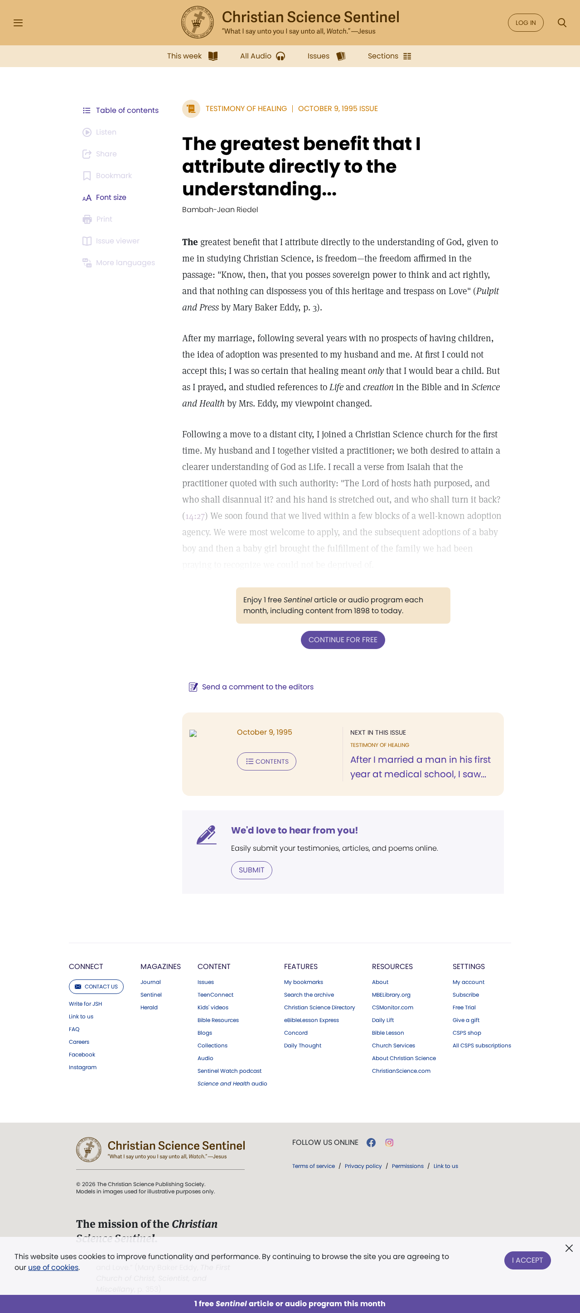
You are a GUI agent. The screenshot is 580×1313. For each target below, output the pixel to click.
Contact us (101, 986)
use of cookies (53, 1267)
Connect (86, 966)
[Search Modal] (562, 23)
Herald (149, 1007)
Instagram (83, 1067)
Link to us (81, 1016)
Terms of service (313, 1166)
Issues (206, 982)
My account (468, 982)
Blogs (205, 1033)
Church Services (393, 1045)
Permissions (408, 1166)
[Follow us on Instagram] (389, 1142)
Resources (392, 966)
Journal (150, 982)
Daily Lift (383, 1020)
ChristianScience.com (401, 1071)
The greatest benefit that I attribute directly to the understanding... (301, 166)
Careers (79, 1042)
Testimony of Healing (246, 108)
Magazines (160, 966)
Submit (252, 870)
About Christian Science (404, 1058)
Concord (296, 1033)
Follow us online (325, 1142)
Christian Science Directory (319, 1007)
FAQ (74, 1029)
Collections (212, 1045)
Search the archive (309, 995)
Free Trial (464, 1007)
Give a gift (466, 1020)
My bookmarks (303, 982)
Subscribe (466, 995)
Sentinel (151, 995)
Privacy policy (363, 1166)
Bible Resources (218, 1020)
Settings (469, 966)
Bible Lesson (388, 1033)
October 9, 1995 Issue (338, 108)
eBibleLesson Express (311, 1020)
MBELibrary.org (391, 995)
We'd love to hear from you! (294, 830)
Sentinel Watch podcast (229, 1071)
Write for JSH (85, 1004)
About (380, 982)
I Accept (527, 1260)
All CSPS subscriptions (482, 1045)
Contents (272, 761)
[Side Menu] (18, 23)
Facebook (82, 1054)
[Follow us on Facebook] (371, 1142)
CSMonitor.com (392, 1007)
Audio (205, 1058)
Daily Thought (302, 1045)
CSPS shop (467, 1033)
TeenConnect (215, 995)
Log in (526, 22)
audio (232, 1083)
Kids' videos (213, 1007)
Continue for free (343, 640)
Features (301, 966)
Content (214, 966)
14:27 (195, 516)
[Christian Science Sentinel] (290, 22)
